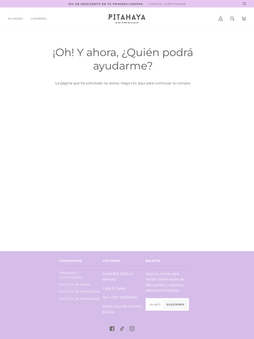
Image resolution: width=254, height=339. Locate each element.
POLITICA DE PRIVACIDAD (79, 291)
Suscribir (175, 304)
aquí (141, 83)
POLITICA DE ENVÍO (74, 284)
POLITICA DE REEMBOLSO (79, 299)
